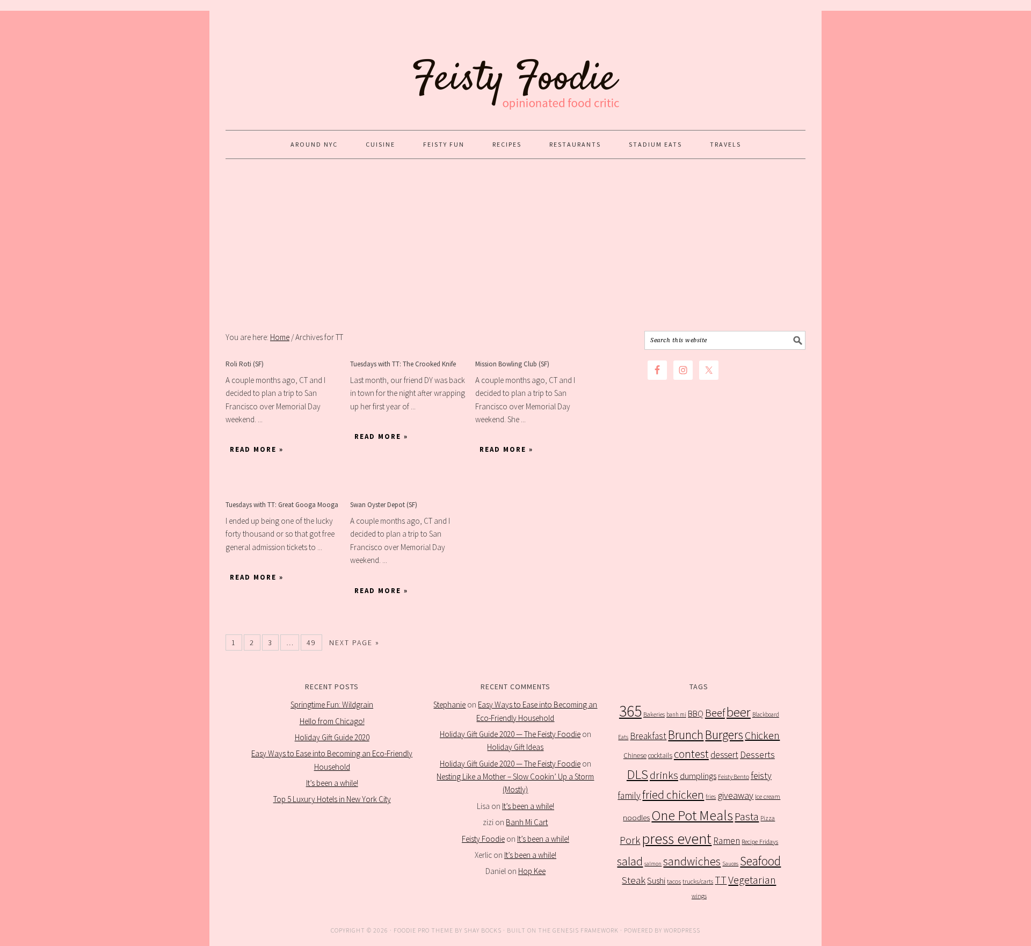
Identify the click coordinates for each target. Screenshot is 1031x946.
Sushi (656, 880)
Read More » (257, 449)
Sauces (730, 863)
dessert (724, 755)
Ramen (726, 841)
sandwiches (692, 861)
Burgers (724, 734)
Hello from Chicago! (332, 721)
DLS (637, 774)
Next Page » (354, 642)
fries (711, 796)
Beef (715, 713)
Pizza (767, 818)
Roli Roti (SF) (245, 364)
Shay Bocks (483, 930)
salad (630, 861)
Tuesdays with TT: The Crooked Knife (403, 364)
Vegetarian (752, 880)
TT (721, 879)
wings (699, 896)
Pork (630, 840)
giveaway (735, 795)
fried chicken (673, 795)
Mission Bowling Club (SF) (512, 364)
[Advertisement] (515, 245)
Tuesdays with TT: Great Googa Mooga (282, 504)
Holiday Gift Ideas (515, 747)
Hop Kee (532, 871)
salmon (653, 863)
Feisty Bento (733, 776)
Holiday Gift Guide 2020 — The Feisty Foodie (510, 734)
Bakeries (654, 714)
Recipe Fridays (760, 841)
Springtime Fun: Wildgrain (332, 704)
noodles (636, 817)
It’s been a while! (332, 783)
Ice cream (767, 796)
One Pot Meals (692, 815)
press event (676, 838)
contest (691, 754)
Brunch (685, 734)
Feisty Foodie (483, 839)
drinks (664, 775)
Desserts (757, 755)
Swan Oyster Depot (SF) (383, 504)
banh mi (676, 714)
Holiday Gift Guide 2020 (332, 737)
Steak (633, 879)
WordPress (682, 930)
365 (630, 711)
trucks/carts (698, 881)
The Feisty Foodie (515, 65)
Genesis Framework (586, 930)
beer (739, 712)
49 (311, 642)
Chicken (762, 735)
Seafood (760, 861)
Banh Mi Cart (527, 822)
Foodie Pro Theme (423, 930)
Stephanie (449, 704)
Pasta (747, 817)
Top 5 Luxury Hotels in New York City (332, 799)
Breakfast (648, 736)
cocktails (660, 755)
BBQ (695, 713)
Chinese (635, 755)
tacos (674, 881)
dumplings (698, 776)
